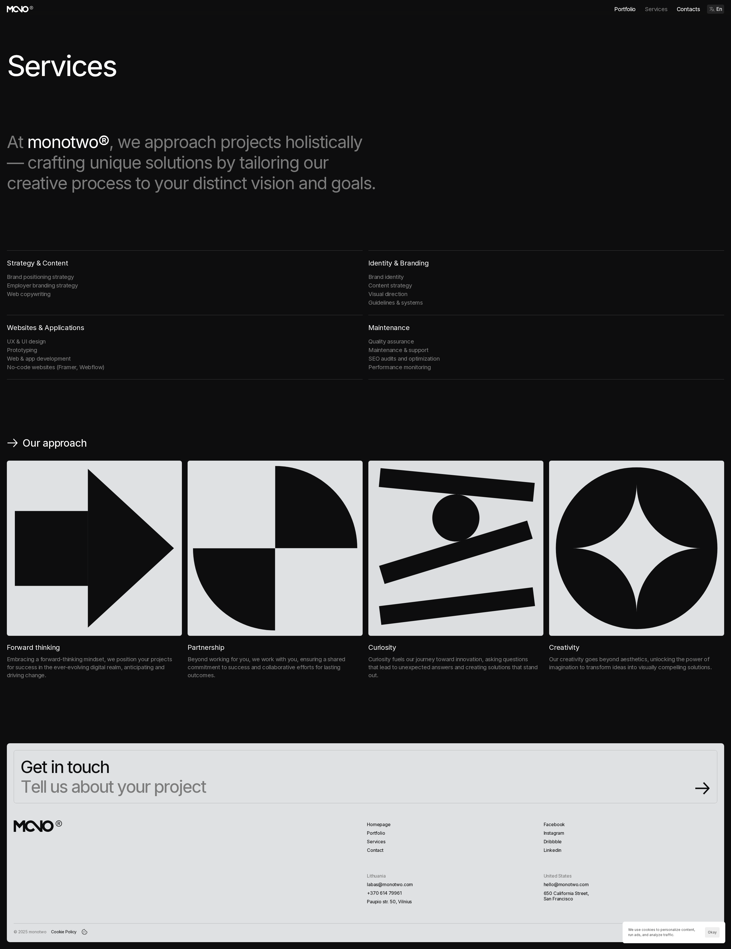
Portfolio (625, 9)
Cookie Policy (64, 931)
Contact (375, 850)
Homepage (379, 824)
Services (656, 9)
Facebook (554, 824)
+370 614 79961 (384, 893)
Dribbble (553, 841)
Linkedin (553, 850)
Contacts (688, 9)
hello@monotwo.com (566, 884)
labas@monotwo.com (390, 884)
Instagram (554, 833)
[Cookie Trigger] (84, 931)
